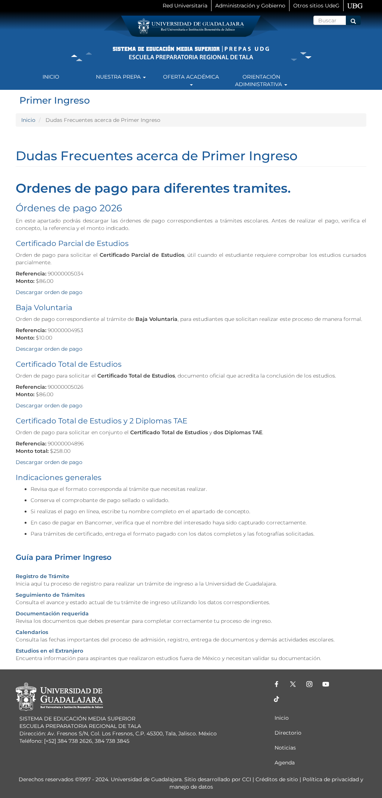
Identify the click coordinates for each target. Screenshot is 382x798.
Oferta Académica (191, 76)
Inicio (51, 76)
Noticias (285, 747)
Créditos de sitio (277, 779)
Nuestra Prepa (119, 76)
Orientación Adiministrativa (259, 80)
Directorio (288, 732)
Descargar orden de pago (50, 292)
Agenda (285, 762)
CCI (246, 779)
